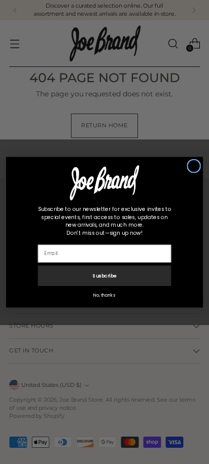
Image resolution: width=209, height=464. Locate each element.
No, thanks (104, 295)
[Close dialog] (194, 166)
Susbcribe (104, 275)
